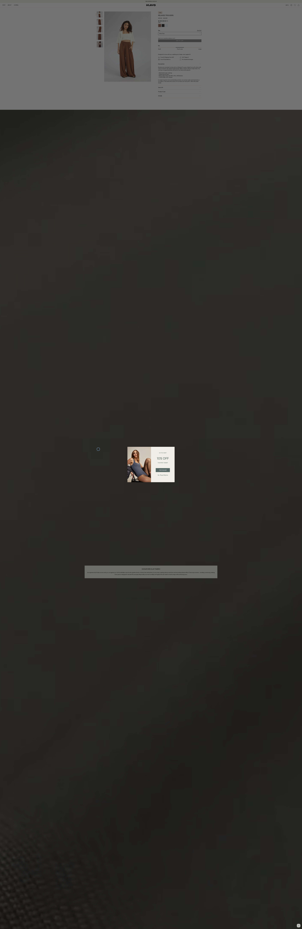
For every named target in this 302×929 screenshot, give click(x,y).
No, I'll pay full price (163, 475)
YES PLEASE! (163, 470)
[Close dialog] (98, 449)
